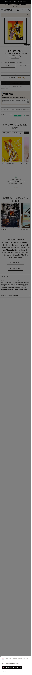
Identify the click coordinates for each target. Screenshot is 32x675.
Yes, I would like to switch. (13, 667)
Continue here (6, 671)
